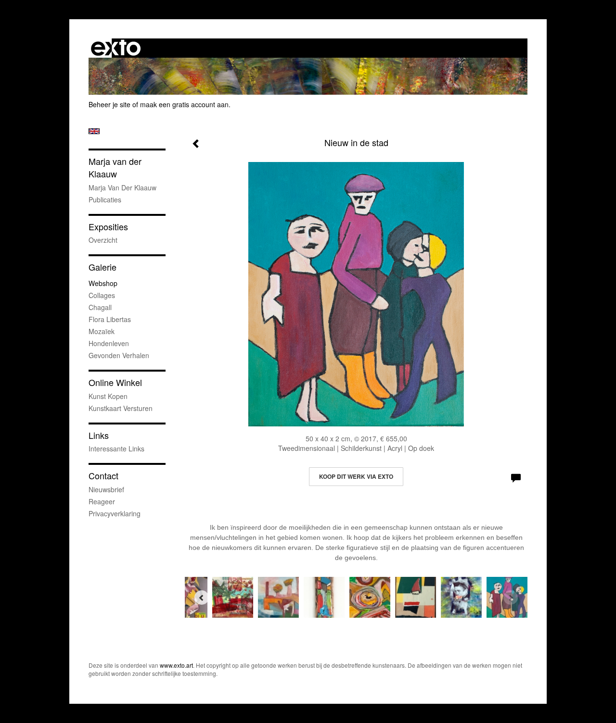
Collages (102, 295)
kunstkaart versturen (121, 408)
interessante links (116, 448)
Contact (103, 476)
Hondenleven (109, 343)
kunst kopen (108, 396)
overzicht (103, 240)
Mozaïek (102, 331)
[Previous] (201, 597)
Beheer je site (109, 104)
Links (99, 435)
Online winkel (115, 382)
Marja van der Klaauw (115, 167)
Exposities (108, 227)
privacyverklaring (115, 513)
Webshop (103, 283)
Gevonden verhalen (119, 355)
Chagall (100, 307)
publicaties (105, 199)
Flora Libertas (110, 319)
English (94, 131)
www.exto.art (176, 665)
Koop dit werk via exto (356, 476)
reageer (102, 501)
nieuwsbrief (106, 489)
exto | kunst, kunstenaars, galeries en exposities (116, 48)
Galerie (102, 267)
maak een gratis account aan (184, 104)
